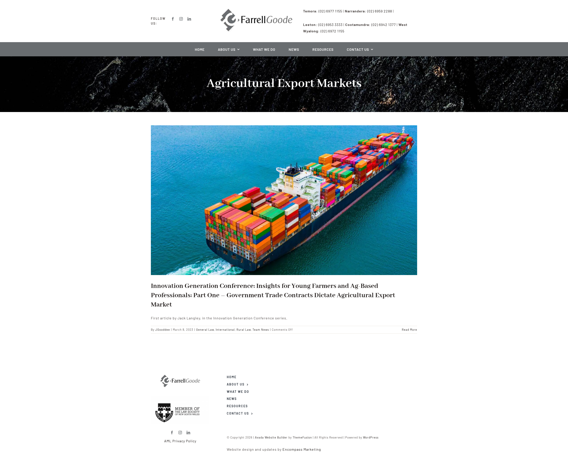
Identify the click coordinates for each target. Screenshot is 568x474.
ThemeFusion (302, 437)
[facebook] (173, 19)
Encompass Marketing (301, 449)
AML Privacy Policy (180, 441)
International (225, 329)
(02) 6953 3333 (330, 24)
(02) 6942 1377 (383, 24)
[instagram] (181, 19)
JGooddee (162, 329)
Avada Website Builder (271, 437)
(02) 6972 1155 (332, 31)
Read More (409, 329)
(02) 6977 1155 (330, 11)
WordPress (371, 437)
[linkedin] (189, 19)
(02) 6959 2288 (379, 11)
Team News (260, 329)
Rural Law (244, 329)
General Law (205, 329)
